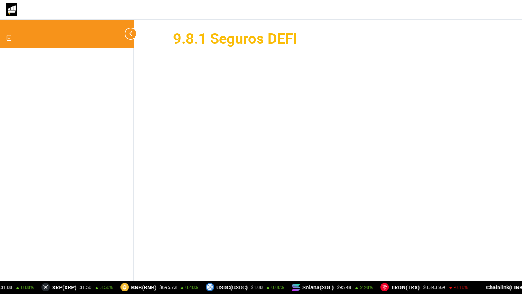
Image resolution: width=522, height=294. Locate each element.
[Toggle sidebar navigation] (126, 33)
